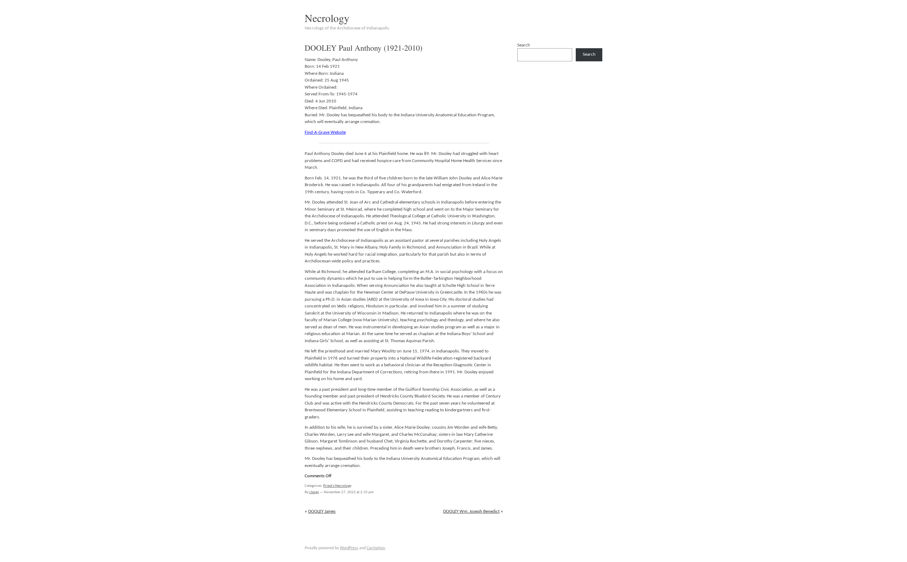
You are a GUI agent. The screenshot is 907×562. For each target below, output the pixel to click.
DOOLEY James (322, 511)
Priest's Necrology (337, 486)
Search (523, 45)
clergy (314, 492)
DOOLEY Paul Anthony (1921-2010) (363, 48)
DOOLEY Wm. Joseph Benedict (471, 511)
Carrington (376, 548)
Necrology (327, 18)
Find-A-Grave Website (325, 132)
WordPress (349, 548)
